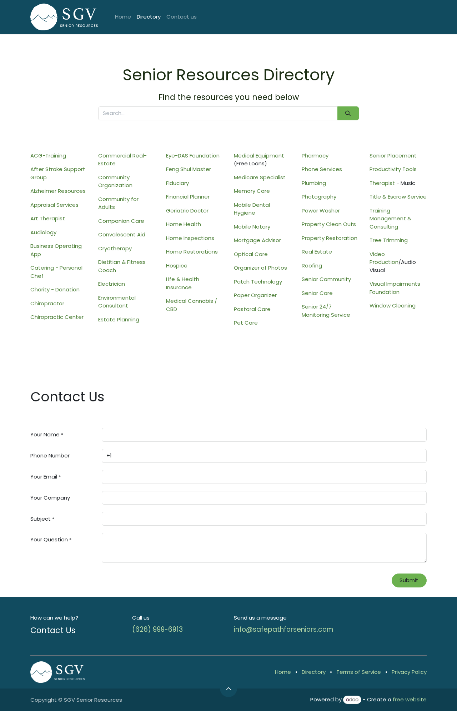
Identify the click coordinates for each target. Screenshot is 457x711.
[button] (228, 688)
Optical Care (251, 254)
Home (283, 672)
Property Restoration (329, 238)
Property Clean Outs (329, 224)
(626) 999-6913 (157, 629)
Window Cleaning (393, 305)
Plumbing (314, 183)
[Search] (348, 113)
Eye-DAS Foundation (193, 155)
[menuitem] (123, 17)
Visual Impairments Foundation (395, 288)
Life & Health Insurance (182, 283)
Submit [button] (409, 580)
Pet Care (246, 322)
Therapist (382, 183)
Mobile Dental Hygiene (252, 209)
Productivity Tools (393, 169)
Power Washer (321, 210)
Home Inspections (190, 238)
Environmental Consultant (117, 302)
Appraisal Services (54, 205)
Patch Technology (258, 281)
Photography (319, 196)
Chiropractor (47, 303)
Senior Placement (393, 155)
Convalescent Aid (121, 234)
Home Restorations (192, 251)
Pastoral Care (252, 309)
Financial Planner (188, 196)
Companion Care (121, 221)
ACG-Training (48, 155)
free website (410, 699)
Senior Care (317, 293)
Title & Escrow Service (398, 196)
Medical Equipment (259, 155)
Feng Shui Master (188, 169)
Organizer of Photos (260, 267)
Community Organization (115, 181)
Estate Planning (118, 319)
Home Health (183, 224)
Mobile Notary (252, 226)
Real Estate (317, 251)
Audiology (43, 232)
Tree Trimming (389, 240)
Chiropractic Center (57, 317)
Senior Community (326, 279)
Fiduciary (177, 183)
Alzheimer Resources (58, 191)
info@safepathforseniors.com (283, 629)
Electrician (111, 283)
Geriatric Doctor (187, 210)
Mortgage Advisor (257, 240)
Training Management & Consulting (390, 218)
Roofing (312, 265)
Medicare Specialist (260, 177)
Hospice (176, 265)
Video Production (384, 258)
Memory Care (252, 191)
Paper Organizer (255, 295)
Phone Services (322, 169)
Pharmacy (315, 155)
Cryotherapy (115, 248)
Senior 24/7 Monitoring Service (326, 311)
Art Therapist (47, 218)
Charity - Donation (55, 289)
